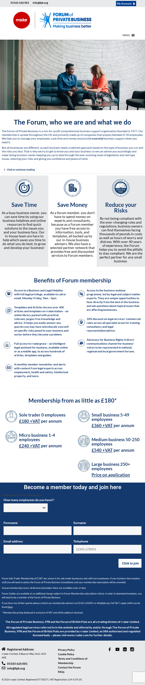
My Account (124, 3)
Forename (11, 522)
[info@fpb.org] (3, 668)
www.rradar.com (78, 635)
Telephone (81, 541)
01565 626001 (85, 603)
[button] (126, 35)
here (10, 607)
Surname (80, 522)
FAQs (61, 671)
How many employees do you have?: (30, 500)
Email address (14, 541)
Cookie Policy (66, 654)
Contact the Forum (69, 667)
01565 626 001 (20, 2)
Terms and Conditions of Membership (72, 661)
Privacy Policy (66, 649)
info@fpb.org (40, 2)
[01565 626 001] (3, 663)
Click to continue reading (21, 169)
